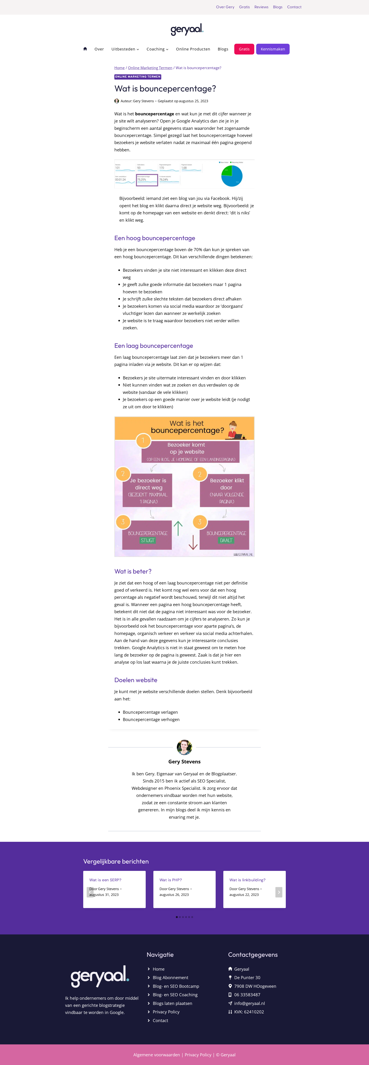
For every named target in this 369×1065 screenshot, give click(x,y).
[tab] (177, 917)
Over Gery (225, 7)
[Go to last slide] (90, 892)
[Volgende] (278, 892)
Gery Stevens (143, 101)
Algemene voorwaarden (156, 1054)
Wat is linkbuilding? (247, 879)
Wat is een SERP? (105, 879)
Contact (294, 7)
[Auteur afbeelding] (116, 101)
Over (99, 49)
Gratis (244, 7)
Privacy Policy (166, 1012)
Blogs (278, 7)
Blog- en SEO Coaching (175, 994)
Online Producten (193, 49)
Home (159, 969)
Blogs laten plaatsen (172, 1003)
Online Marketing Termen (137, 77)
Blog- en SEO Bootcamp (176, 986)
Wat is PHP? (171, 879)
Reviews (261, 7)
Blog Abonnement (170, 977)
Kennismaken (273, 49)
